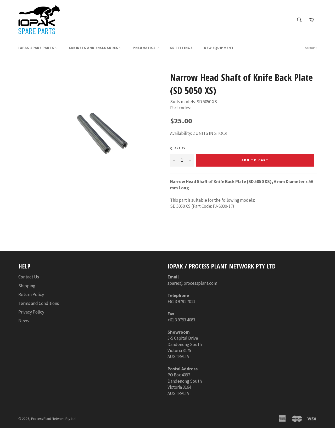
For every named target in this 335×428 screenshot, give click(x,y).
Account (311, 48)
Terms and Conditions (38, 303)
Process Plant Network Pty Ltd (53, 418)
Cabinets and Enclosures (94, 47)
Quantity (177, 148)
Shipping (26, 286)
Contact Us (28, 277)
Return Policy (31, 294)
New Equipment (218, 47)
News (23, 320)
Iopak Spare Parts (36, 47)
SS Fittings (181, 47)
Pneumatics (145, 47)
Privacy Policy (31, 312)
